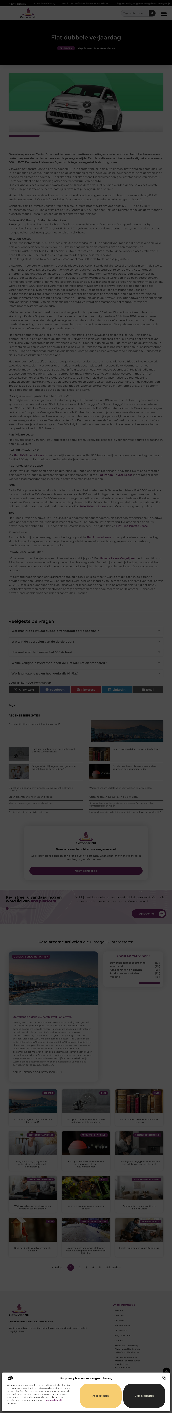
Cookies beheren (144, 1395)
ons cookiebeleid (53, 1400)
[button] (163, 1378)
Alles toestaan (101, 1395)
